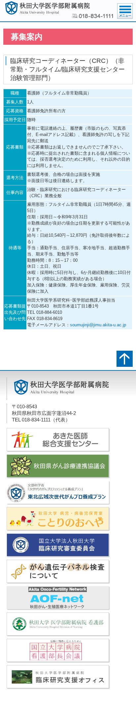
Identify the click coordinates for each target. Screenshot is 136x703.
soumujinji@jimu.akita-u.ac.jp (98, 324)
